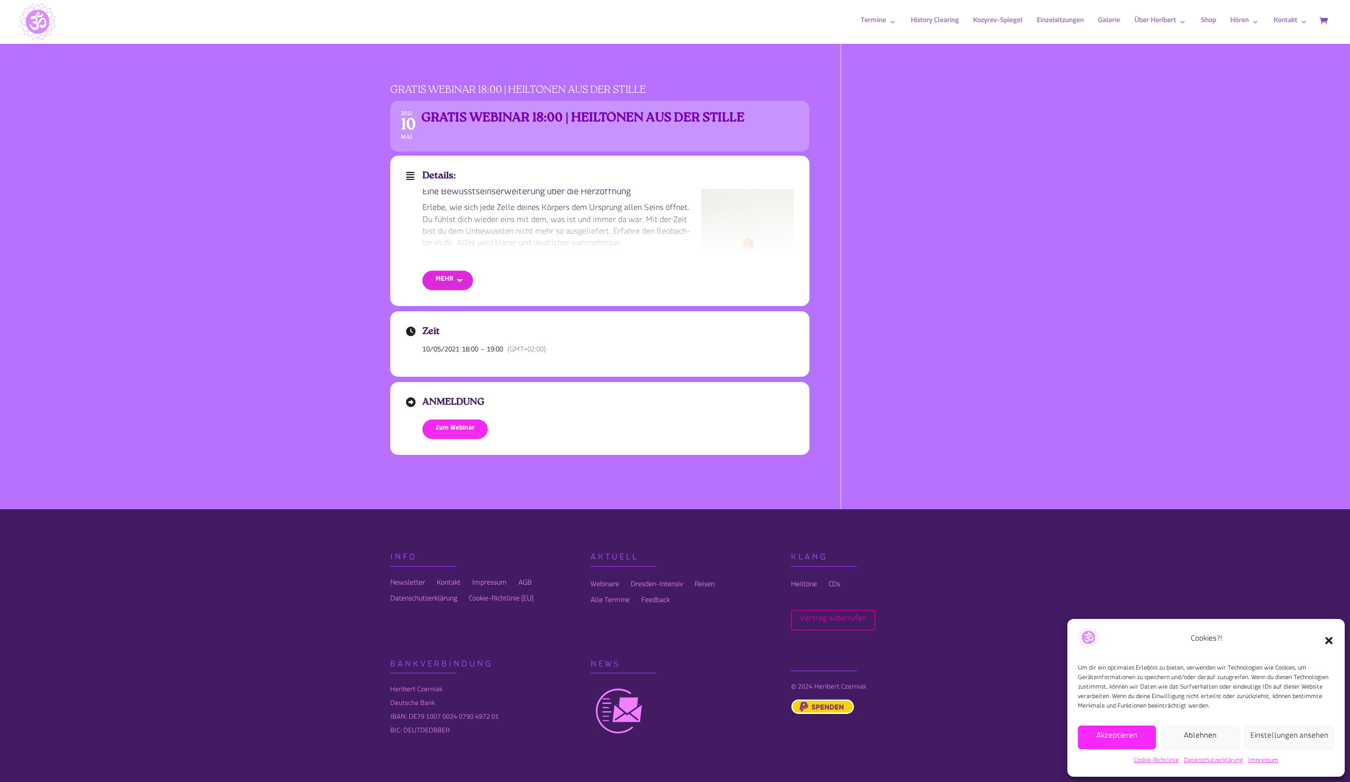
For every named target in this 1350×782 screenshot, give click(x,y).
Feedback (655, 603)
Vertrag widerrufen (833, 620)
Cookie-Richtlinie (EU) (501, 602)
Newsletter (407, 586)
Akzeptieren (1116, 737)
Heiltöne (804, 588)
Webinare (605, 588)
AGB (525, 586)
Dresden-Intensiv (657, 588)
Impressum (1263, 762)
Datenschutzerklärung (1213, 762)
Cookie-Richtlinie (1156, 762)
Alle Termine (610, 603)
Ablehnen (1200, 737)
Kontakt (448, 586)
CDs (834, 588)
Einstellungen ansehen (1289, 737)
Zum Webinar (455, 429)
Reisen (705, 588)
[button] (1329, 640)
